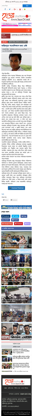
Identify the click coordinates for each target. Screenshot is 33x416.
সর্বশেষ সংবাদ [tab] (16, 344)
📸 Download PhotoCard (16, 188)
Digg (24, 216)
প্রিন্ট (3, 194)
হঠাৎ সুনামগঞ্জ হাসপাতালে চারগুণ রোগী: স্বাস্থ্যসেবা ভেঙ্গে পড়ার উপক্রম (14, 319)
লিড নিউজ (13, 42)
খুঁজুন (27, 6)
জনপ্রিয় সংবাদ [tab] (16, 347)
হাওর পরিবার (24, 388)
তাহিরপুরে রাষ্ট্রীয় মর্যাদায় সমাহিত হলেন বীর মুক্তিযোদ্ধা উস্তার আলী (15, 264)
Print (28, 224)
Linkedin (6, 220)
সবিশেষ (17, 42)
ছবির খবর (10, 388)
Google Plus (8, 224)
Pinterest (19, 224)
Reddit (16, 220)
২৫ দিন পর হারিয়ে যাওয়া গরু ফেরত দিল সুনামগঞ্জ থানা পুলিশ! (14, 301)
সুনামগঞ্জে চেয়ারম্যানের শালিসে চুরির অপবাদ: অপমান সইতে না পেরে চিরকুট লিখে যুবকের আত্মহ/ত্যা (16, 281)
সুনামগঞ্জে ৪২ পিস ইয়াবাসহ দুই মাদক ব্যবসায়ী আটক (14, 337)
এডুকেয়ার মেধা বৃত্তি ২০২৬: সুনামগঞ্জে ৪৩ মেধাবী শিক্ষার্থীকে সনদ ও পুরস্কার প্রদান (15, 246)
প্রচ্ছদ (5, 42)
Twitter (16, 216)
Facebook (6, 216)
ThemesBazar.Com (24, 414)
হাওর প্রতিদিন (23, 42)
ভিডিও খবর (17, 388)
